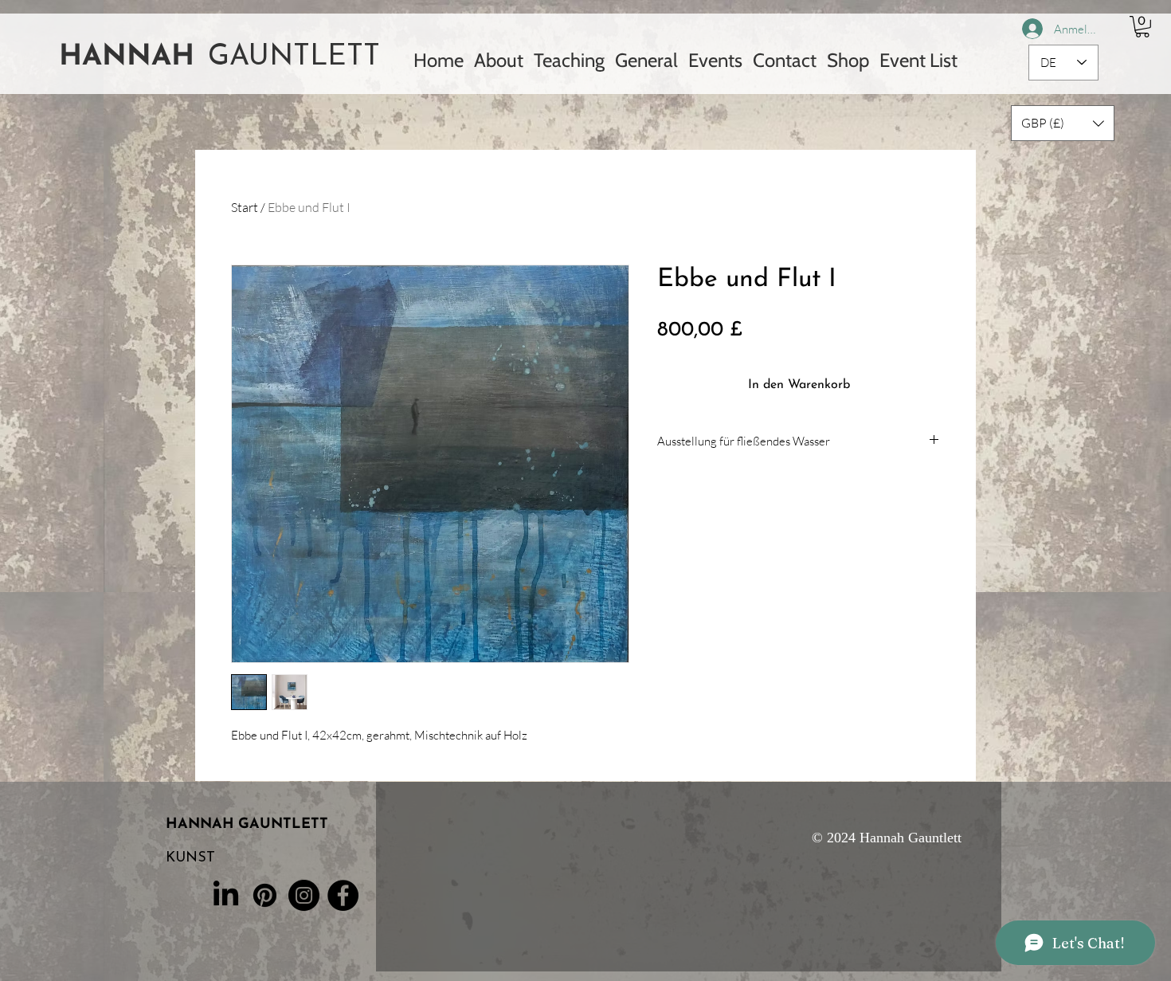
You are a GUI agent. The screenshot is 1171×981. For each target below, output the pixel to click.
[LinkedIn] (225, 895)
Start (244, 207)
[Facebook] (342, 895)
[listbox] (1062, 123)
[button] (1142, 26)
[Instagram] (303, 895)
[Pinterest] (264, 895)
